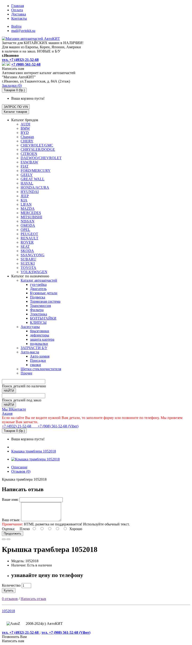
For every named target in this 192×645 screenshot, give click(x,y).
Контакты (19, 18)
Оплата (17, 10)
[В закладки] (4, 539)
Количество (11, 585)
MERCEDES (31, 213)
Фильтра (37, 310)
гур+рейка (38, 285)
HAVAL (27, 183)
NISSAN (27, 221)
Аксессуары (30, 327)
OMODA (28, 225)
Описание (19, 467)
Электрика (38, 314)
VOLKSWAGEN (34, 272)
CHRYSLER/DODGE (38, 149)
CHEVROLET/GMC (37, 145)
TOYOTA (28, 268)
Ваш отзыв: (11, 520)
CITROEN (29, 154)
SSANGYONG (32, 255)
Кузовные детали (43, 293)
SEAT (25, 247)
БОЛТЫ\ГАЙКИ (43, 318)
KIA (24, 200)
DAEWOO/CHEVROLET (41, 158)
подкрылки (39, 344)
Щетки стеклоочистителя (41, 369)
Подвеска (37, 297)
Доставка (18, 14)
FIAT (25, 166)
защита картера (42, 339)
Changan (27, 137)
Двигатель (38, 289)
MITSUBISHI (31, 217)
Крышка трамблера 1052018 (33, 451)
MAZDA (28, 209)
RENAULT (29, 238)
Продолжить (12, 533)
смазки (35, 365)
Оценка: (8, 529)
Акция (7, 413)
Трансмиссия (40, 306)
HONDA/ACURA (35, 187)
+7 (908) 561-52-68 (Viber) (55, 426)
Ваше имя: (10, 500)
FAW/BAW (29, 162)
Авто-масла (30, 352)
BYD (25, 133)
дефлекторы (39, 335)
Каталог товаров (15, 111)
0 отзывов (10, 599)
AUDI (25, 124)
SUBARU (28, 259)
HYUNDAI (30, 192)
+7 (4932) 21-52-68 (17, 426)
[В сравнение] (8, 539)
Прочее (26, 373)
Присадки (38, 360)
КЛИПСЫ (38, 322)
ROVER (27, 242)
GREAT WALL (32, 179)
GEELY (27, 175)
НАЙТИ (9, 390)
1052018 (8, 611)
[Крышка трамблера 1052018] (35, 459)
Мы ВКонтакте (14, 409)
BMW (25, 128)
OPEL (25, 230)
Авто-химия (39, 356)
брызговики (39, 331)
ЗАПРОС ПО (16, 107)
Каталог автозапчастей (39, 280)
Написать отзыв (33, 599)
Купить (9, 590)
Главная (17, 6)
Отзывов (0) (20, 471)
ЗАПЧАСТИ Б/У (34, 348)
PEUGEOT (29, 234)
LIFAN (26, 204)
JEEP (25, 196)
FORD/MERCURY (36, 171)
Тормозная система (45, 301)
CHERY (27, 141)
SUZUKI (28, 263)
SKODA (27, 251)
